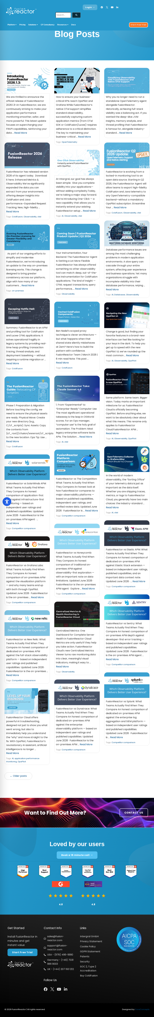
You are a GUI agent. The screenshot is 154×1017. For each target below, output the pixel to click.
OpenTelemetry (69, 142)
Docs (73, 25)
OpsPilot (132, 360)
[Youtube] (112, 7)
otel (39, 216)
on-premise (18, 290)
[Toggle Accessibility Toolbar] (7, 501)
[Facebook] (102, 7)
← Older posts (18, 776)
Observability (30, 216)
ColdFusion (17, 216)
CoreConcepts (142, 1009)
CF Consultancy (47, 25)
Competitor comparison (73, 515)
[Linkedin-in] (117, 7)
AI (62, 215)
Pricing (22, 25)
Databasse (119, 294)
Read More (20, 133)
